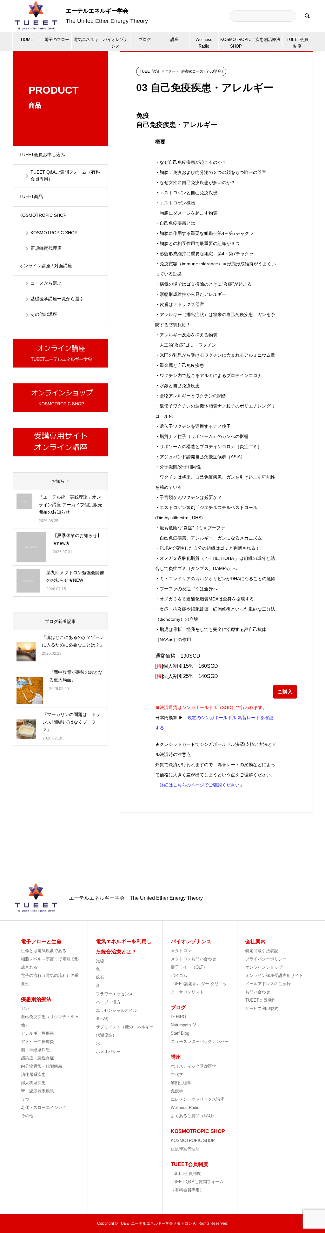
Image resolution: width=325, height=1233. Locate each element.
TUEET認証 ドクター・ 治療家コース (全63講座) (181, 71)
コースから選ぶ (46, 283)
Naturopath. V (183, 1025)
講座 (174, 39)
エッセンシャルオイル (116, 1010)
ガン (25, 1008)
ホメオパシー (108, 1051)
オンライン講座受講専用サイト (274, 975)
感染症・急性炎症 (37, 1058)
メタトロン (181, 950)
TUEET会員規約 (260, 1000)
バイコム (179, 975)
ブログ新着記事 (60, 621)
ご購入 (285, 691)
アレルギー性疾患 (37, 1033)
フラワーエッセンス (114, 993)
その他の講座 (43, 314)
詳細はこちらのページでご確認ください (200, 784)
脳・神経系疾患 (35, 1049)
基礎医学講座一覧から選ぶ (57, 298)
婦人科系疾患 (33, 1082)
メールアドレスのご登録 (268, 983)
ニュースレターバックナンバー (200, 1041)
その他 (27, 1115)
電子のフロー (56, 39)
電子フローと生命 (41, 941)
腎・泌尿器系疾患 (37, 1091)
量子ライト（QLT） (189, 967)
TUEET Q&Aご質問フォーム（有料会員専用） (65, 175)
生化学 (177, 1074)
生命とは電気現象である (43, 950)
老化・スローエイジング (43, 1107)
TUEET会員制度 (297, 43)
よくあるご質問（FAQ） (193, 1115)
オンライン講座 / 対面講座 (47, 265)
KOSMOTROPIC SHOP (235, 43)
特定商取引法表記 (261, 950)
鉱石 (100, 977)
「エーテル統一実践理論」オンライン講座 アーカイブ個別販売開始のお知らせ (70, 504)
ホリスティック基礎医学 (193, 1066)
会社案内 (255, 941)
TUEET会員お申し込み (42, 154)
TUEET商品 (31, 196)
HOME (27, 39)
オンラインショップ (263, 967)
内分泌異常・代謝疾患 (41, 1066)
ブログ (145, 39)
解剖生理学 (181, 1082)
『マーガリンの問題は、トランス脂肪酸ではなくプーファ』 (71, 722)
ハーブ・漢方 (108, 1002)
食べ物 (102, 1018)
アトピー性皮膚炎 (37, 1041)
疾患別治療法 (267, 39)
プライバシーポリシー (266, 959)
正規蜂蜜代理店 (46, 248)
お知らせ (60, 481)
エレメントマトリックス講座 (197, 1099)
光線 (100, 960)
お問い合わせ (257, 992)
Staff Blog (180, 1033)
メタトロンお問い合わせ (193, 959)
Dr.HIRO (178, 1016)
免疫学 (177, 1091)
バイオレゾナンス (115, 43)
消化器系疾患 (33, 1074)
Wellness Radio (204, 43)
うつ (25, 1099)
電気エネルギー (86, 43)
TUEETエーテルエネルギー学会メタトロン (155, 1223)
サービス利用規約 (261, 1008)
